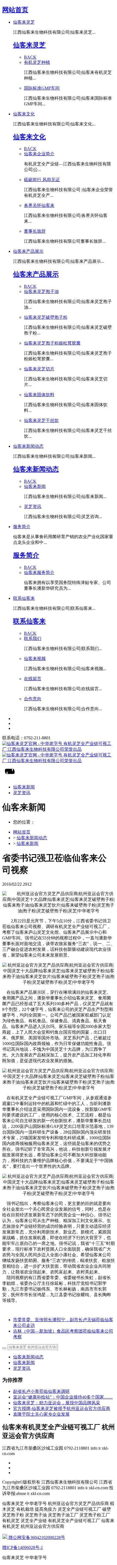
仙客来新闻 (27, 843)
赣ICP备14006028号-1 (22, 1547)
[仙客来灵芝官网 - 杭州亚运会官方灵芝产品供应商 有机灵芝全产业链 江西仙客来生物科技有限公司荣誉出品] (58, 752)
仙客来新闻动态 (32, 837)
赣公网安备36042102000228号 (36, 1537)
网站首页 (15, 9)
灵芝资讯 (21, 1368)
